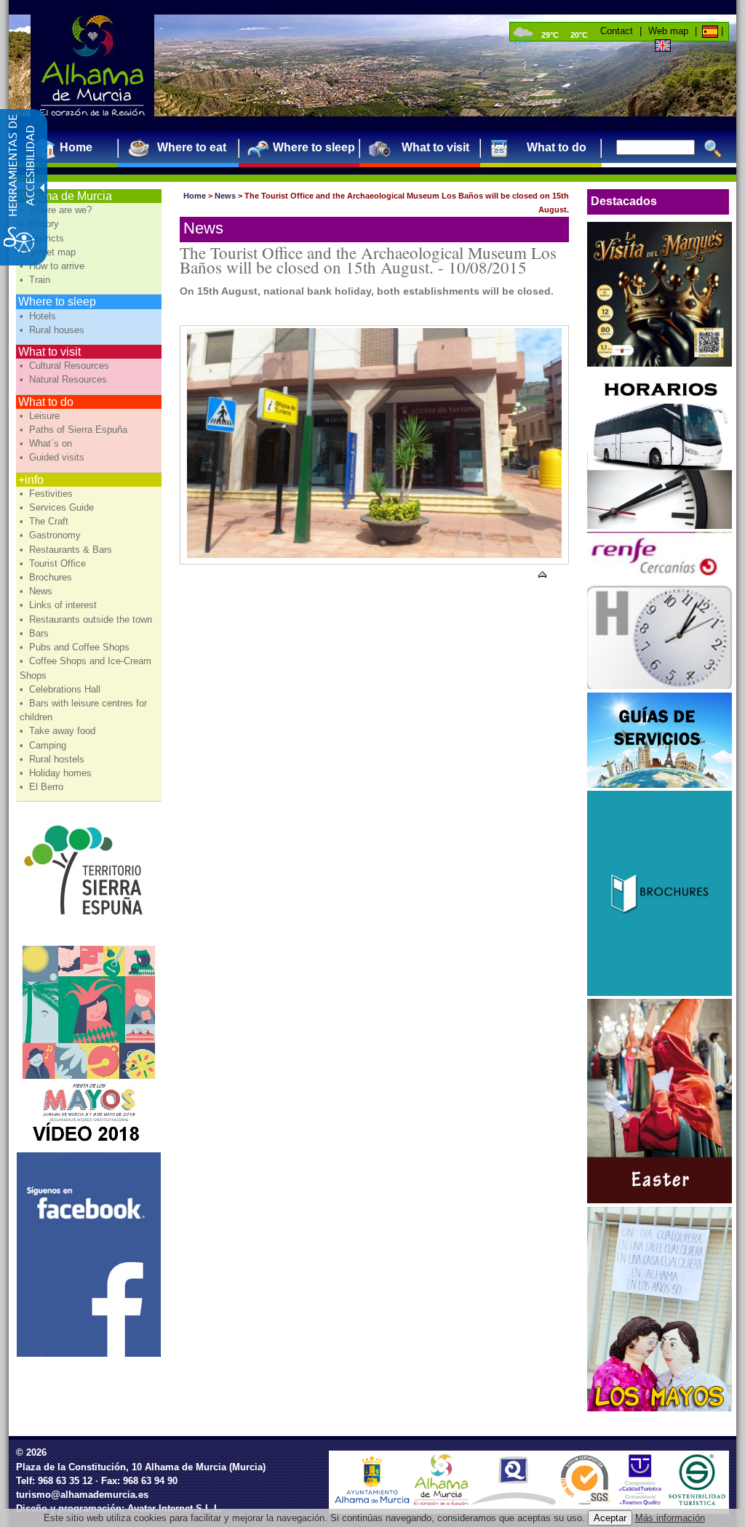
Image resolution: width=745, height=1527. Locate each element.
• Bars (36, 633)
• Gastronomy (52, 535)
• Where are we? (57, 209)
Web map (668, 30)
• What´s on (47, 443)
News (225, 195)
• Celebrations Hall (61, 689)
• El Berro (43, 786)
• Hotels (39, 316)
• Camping (44, 745)
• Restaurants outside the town (87, 619)
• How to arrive (53, 265)
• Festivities (48, 493)
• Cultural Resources (66, 365)
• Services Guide (58, 507)
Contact (616, 30)
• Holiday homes (57, 773)
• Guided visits (53, 457)
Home (194, 195)
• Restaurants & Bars (67, 549)
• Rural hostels (53, 759)
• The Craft (45, 521)
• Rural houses (53, 329)
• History (41, 223)
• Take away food (59, 730)
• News (37, 591)
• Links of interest (60, 604)
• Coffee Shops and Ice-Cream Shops (85, 667)
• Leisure (41, 415)
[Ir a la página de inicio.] (92, 65)
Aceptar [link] (610, 1517)
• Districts (43, 238)
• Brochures (47, 577)
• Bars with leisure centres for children (83, 710)
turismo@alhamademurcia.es (82, 1494)
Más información (670, 1517)
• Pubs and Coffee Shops (76, 647)
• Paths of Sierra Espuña (75, 429)
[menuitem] (70, 147)
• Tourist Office (54, 563)
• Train (36, 279)
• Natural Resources (65, 379)
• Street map (49, 252)
